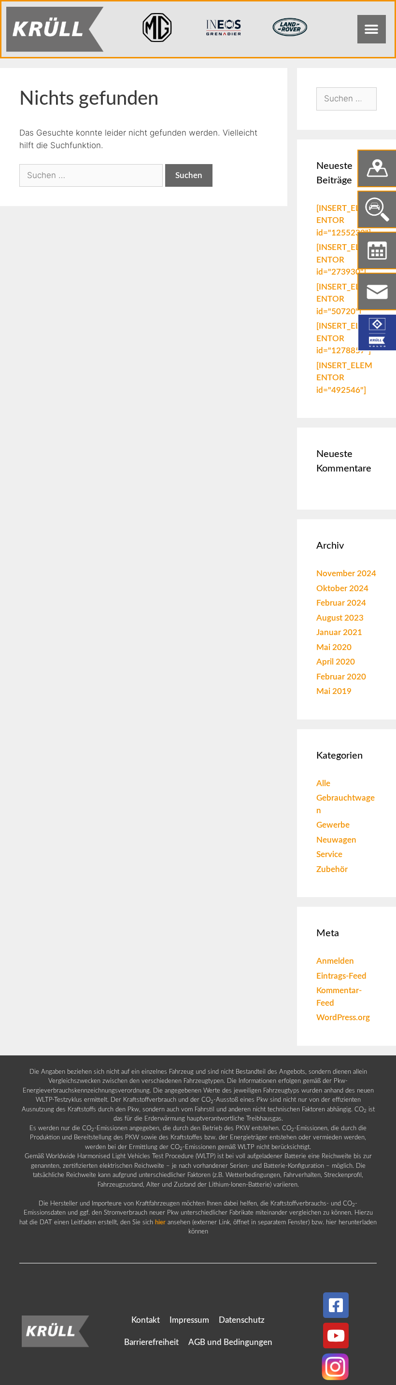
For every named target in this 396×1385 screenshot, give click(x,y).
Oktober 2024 (342, 588)
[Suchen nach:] (92, 175)
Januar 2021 (339, 632)
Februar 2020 (341, 677)
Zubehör (332, 869)
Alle (323, 783)
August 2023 (340, 618)
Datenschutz (242, 1320)
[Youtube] (336, 1335)
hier (160, 1222)
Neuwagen (336, 840)
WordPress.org (343, 1017)
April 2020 (335, 662)
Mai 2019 (334, 691)
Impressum (189, 1320)
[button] (371, 29)
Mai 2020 (334, 647)
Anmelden (335, 961)
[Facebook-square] (336, 1305)
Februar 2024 (341, 603)
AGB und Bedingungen (230, 1342)
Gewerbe (333, 825)
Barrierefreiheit (151, 1342)
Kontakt (145, 1320)
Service (329, 854)
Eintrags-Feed (341, 976)
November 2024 (346, 573)
